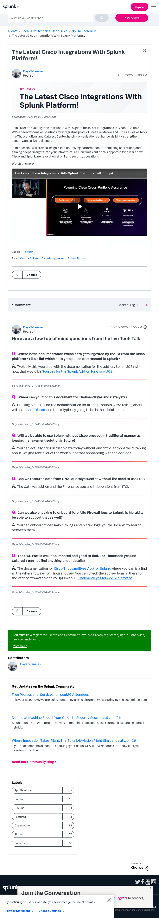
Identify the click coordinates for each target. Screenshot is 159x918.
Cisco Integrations (53, 258)
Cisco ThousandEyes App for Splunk (82, 568)
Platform (28, 251)
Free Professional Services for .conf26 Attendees (50, 694)
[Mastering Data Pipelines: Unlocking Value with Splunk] (138, 305)
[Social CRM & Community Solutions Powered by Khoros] (139, 866)
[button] (144, 51)
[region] (57, 906)
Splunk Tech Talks (84, 31)
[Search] (102, 18)
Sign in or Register (114, 898)
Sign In (139, 7)
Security (20, 843)
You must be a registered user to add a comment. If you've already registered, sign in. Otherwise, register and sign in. (79, 637)
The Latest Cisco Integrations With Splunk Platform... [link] (48, 35)
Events (12, 31)
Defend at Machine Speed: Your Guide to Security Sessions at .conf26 (66, 717)
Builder (19, 799)
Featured (20, 816)
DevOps (19, 807)
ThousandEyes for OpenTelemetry (104, 578)
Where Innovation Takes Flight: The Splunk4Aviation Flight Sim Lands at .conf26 (74, 740)
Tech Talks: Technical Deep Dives (44, 31)
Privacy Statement (17, 910)
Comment (20, 646)
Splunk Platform (77, 258)
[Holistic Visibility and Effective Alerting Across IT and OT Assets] (145, 305)
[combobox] (58, 17)
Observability (22, 825)
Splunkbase (36, 410)
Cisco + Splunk (29, 258)
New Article (132, 17)
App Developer (24, 790)
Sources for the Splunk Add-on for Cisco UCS (77, 371)
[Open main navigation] (153, 6)
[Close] (109, 900)
